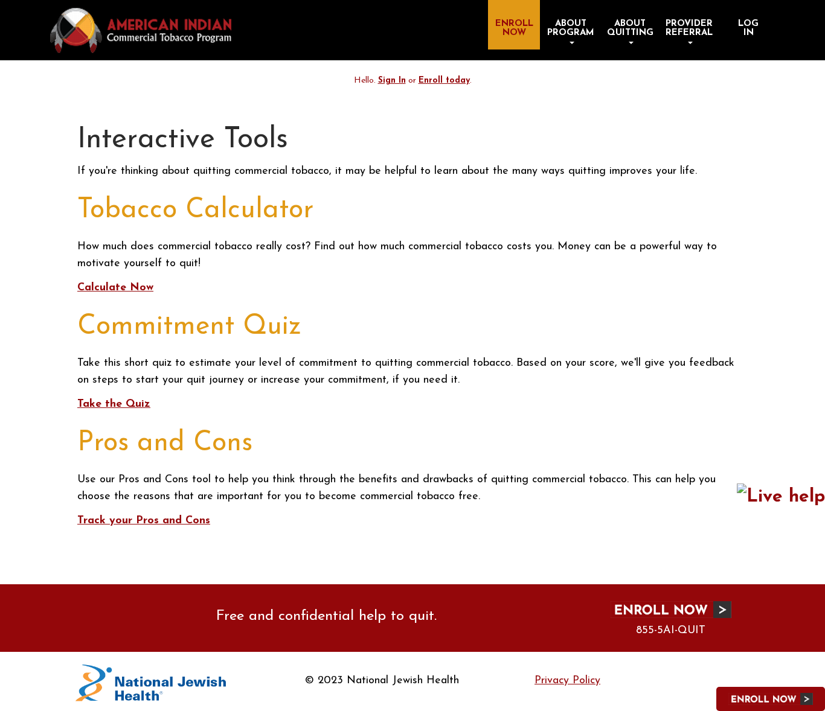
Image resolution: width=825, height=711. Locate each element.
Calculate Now (115, 287)
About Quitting (630, 28)
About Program (570, 28)
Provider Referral (689, 28)
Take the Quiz (113, 404)
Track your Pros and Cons (143, 520)
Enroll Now (514, 28)
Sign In (392, 80)
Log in (748, 28)
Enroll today (444, 80)
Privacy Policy (567, 680)
